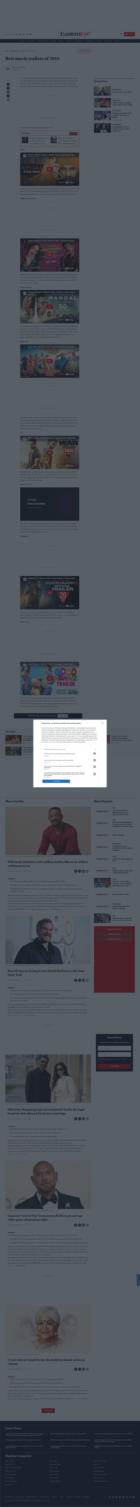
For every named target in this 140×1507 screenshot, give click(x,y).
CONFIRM (56, 781)
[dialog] (70, 753)
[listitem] (70, 749)
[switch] (93, 753)
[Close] (103, 723)
